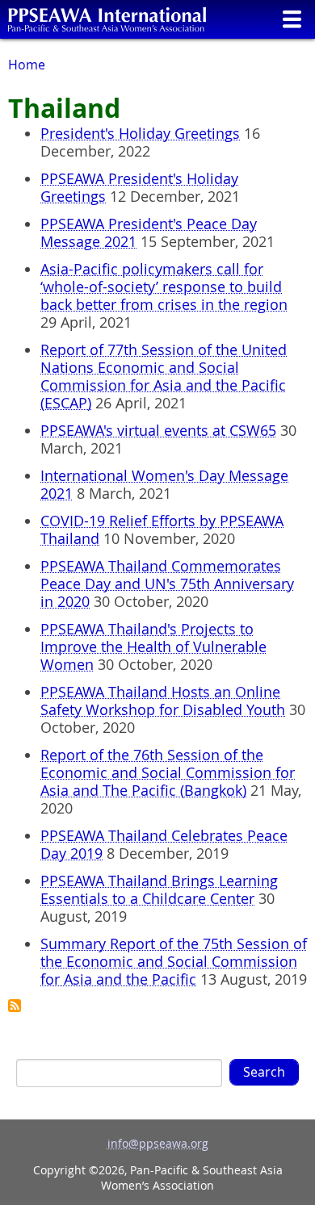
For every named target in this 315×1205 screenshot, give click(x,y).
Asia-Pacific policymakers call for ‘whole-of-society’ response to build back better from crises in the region (164, 286)
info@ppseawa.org (157, 1143)
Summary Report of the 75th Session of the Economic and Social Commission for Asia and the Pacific (173, 961)
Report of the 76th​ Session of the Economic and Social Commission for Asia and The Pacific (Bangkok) (167, 772)
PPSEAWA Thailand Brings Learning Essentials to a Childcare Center (159, 889)
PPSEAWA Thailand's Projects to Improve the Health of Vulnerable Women (153, 646)
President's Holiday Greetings (140, 133)
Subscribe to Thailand (14, 1005)
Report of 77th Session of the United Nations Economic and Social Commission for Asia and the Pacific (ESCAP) (163, 376)
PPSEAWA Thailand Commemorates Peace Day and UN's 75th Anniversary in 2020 (167, 583)
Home (26, 64)
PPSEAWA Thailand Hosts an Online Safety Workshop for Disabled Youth (162, 700)
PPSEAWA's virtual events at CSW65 (158, 430)
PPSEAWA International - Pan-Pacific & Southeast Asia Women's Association (107, 19)
